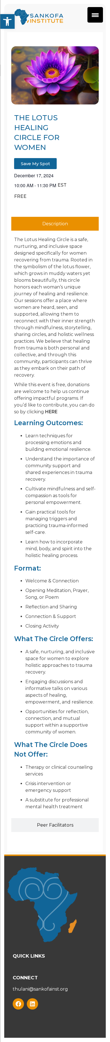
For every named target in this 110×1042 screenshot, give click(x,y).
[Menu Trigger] (95, 15)
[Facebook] (18, 1004)
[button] (7, 21)
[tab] (55, 224)
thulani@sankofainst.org (40, 989)
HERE (51, 411)
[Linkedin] (32, 1004)
